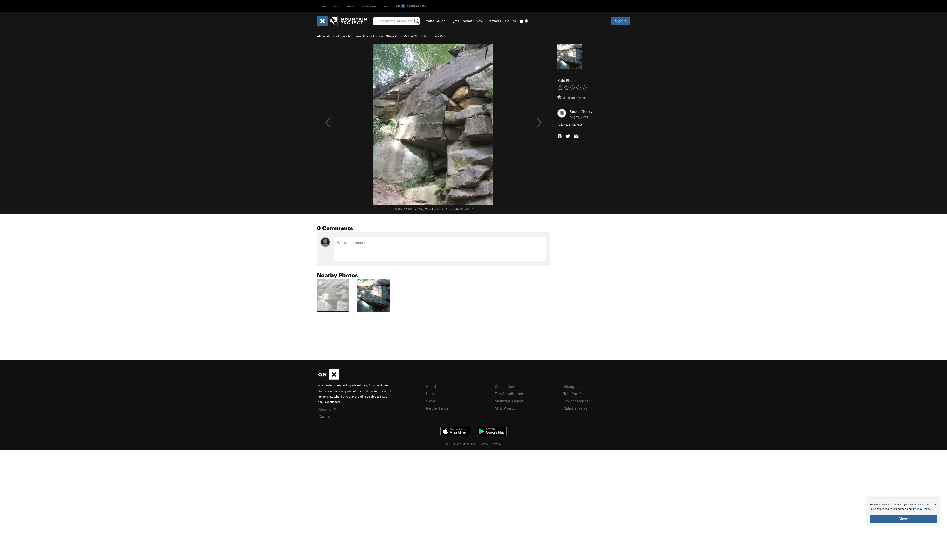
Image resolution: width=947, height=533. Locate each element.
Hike (350, 6)
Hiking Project (575, 386)
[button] (559, 136)
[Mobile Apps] (524, 21)
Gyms (454, 21)
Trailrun (369, 6)
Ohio (341, 36)
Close (903, 518)
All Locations (326, 36)
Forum (510, 21)
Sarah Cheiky (581, 111)
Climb (321, 6)
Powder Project (575, 401)
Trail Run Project (577, 393)
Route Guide (435, 21)
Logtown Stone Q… (386, 36)
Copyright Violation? (459, 209)
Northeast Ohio (359, 36)
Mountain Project (509, 401)
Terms (484, 443)
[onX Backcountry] (411, 6)
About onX (327, 409)
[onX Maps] (328, 378)
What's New (473, 21)
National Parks (575, 408)
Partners (494, 21)
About (431, 386)
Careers (324, 416)
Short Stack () (435, 36)
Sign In (621, 21)
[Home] (344, 21)
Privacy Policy (921, 509)
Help (430, 393)
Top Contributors (509, 393)
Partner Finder (438, 408)
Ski (386, 6)
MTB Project (505, 408)
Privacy (496, 443)
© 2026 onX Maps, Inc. (461, 443)
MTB (337, 6)
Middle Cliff (411, 36)
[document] (903, 512)
